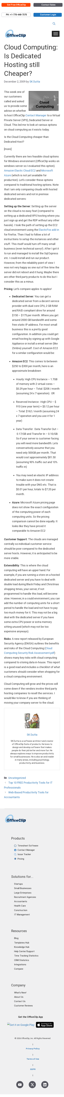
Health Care (20, 905)
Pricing (21, 858)
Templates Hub (21, 942)
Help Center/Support (24, 951)
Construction (20, 910)
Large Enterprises (22, 892)
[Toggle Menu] (55, 33)
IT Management (22, 914)
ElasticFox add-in (49, 229)
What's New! (20, 992)
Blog (16, 938)
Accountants (20, 901)
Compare (18, 969)
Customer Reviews (23, 1005)
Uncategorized (17, 777)
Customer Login (48, 15)
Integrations (20, 964)
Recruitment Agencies (25, 897)
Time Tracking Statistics (26, 955)
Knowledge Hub (21, 947)
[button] (54, 23)
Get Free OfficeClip (16, 5)
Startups (18, 884)
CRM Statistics (21, 960)
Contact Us (19, 1001)
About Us (18, 997)
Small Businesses (22, 888)
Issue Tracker (24, 854)
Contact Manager (35, 115)
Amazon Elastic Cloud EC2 (20, 170)
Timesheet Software (28, 845)
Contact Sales (48, 5)
